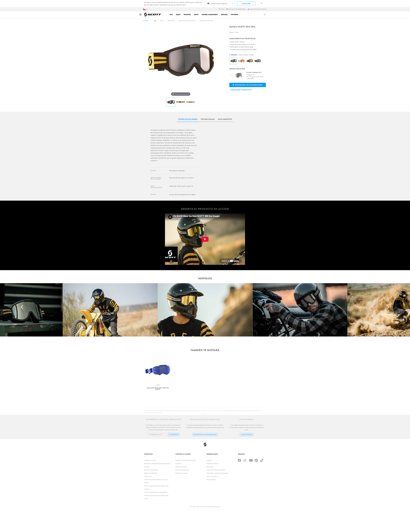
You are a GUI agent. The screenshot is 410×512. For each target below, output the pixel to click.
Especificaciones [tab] (188, 119)
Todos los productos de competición (155, 492)
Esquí (178, 14)
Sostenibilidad (211, 479)
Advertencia (148, 476)
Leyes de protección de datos (216, 470)
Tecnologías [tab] (208, 119)
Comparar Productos (241, 90)
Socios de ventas (212, 476)
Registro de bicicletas (150, 473)
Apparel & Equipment (210, 14)
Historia (209, 460)
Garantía (147, 467)
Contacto (178, 463)
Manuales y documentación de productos (157, 463)
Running (187, 14)
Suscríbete (174, 434)
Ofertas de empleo (212, 463)
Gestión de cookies (181, 473)
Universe (234, 14)
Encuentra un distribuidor (248, 85)
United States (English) (218, 4)
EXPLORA (224, 14)
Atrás (146, 21)
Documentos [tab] (225, 119)
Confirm (246, 4)
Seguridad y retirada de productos (217, 473)
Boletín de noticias (181, 467)
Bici (171, 14)
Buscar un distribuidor (182, 470)
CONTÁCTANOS (246, 434)
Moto (196, 14)
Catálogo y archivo (150, 460)
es (147, 9)
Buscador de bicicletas (151, 470)
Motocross (171, 21)
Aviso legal (210, 467)
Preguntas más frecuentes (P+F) (185, 460)
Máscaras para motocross (187, 21)
